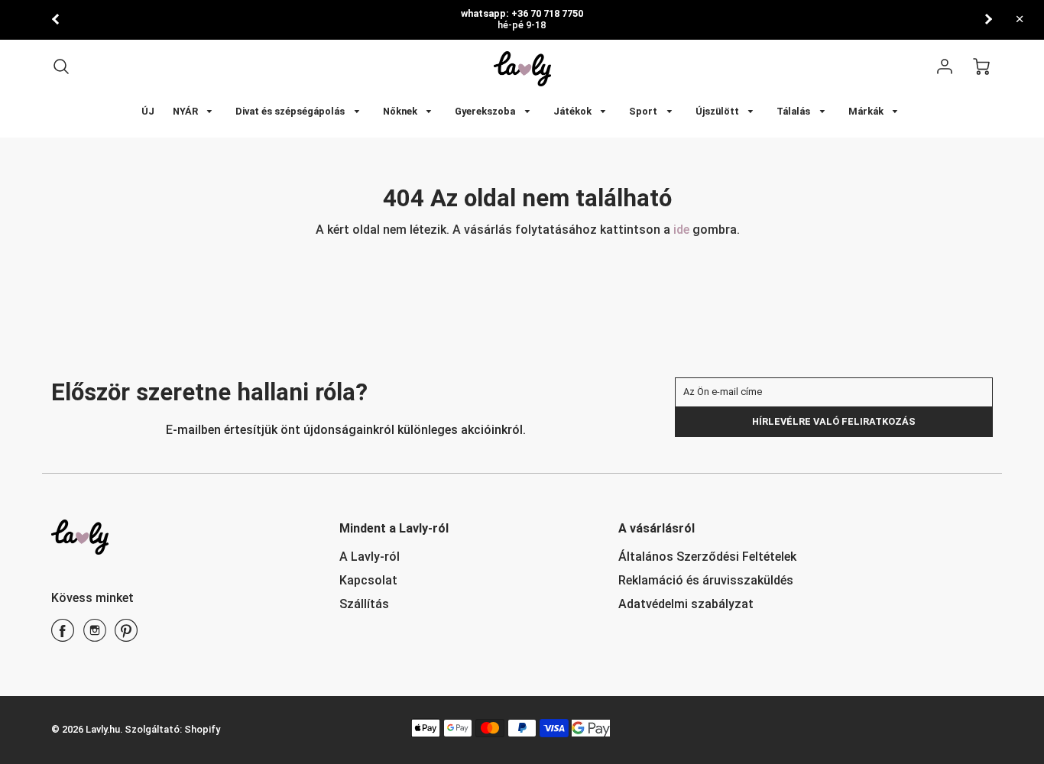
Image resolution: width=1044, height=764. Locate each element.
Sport (644, 111)
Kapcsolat (368, 580)
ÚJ (147, 111)
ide (682, 229)
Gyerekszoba (486, 111)
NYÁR (186, 111)
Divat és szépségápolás (291, 111)
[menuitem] (148, 112)
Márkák (867, 111)
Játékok (573, 111)
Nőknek (401, 111)
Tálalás (794, 111)
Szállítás (364, 604)
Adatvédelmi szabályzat (686, 604)
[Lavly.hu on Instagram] (94, 636)
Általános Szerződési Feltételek (707, 556)
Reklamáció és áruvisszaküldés (705, 580)
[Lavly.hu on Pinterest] (126, 636)
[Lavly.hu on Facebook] (62, 636)
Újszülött (718, 111)
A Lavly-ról (369, 556)
